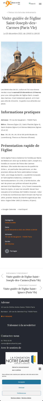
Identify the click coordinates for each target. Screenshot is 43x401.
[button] (40, 369)
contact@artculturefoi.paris (11, 343)
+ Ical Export (23, 209)
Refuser (21, 387)
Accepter (21, 382)
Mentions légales (15, 398)
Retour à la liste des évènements (22, 12)
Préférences (21, 393)
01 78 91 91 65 (6, 340)
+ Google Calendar (8, 209)
